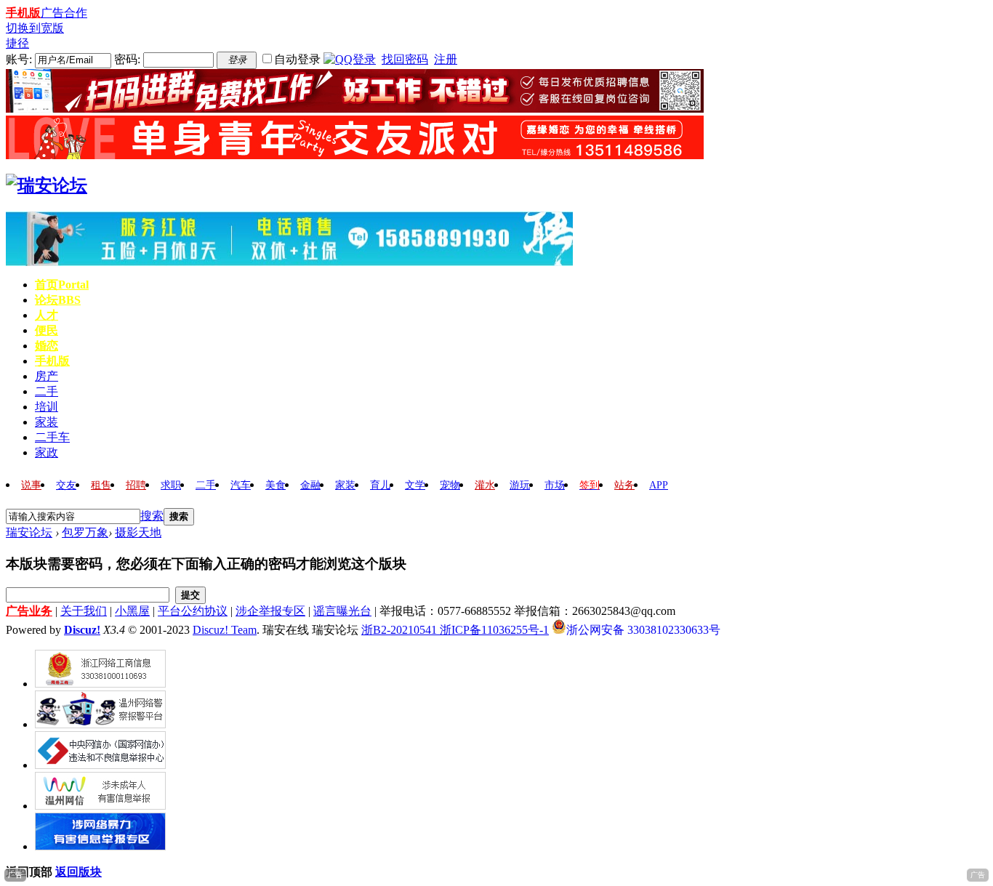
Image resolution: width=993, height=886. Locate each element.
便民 (46, 330)
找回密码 (405, 59)
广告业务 (29, 611)
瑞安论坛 (29, 532)
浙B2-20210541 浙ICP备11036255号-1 (455, 630)
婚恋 (46, 345)
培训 (46, 406)
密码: (127, 59)
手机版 (23, 13)
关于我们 (83, 611)
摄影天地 (138, 532)
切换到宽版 (35, 28)
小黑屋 (132, 611)
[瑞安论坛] (46, 185)
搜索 (152, 516)
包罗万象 (85, 532)
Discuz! (82, 630)
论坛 (58, 300)
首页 (62, 284)
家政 (46, 452)
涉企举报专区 (270, 611)
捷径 (17, 43)
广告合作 (64, 13)
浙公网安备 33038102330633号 (643, 629)
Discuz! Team (225, 630)
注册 (445, 59)
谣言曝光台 (342, 611)
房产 (46, 376)
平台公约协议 (193, 611)
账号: (19, 59)
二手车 (52, 437)
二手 (46, 391)
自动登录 (297, 59)
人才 (46, 315)
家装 (46, 422)
